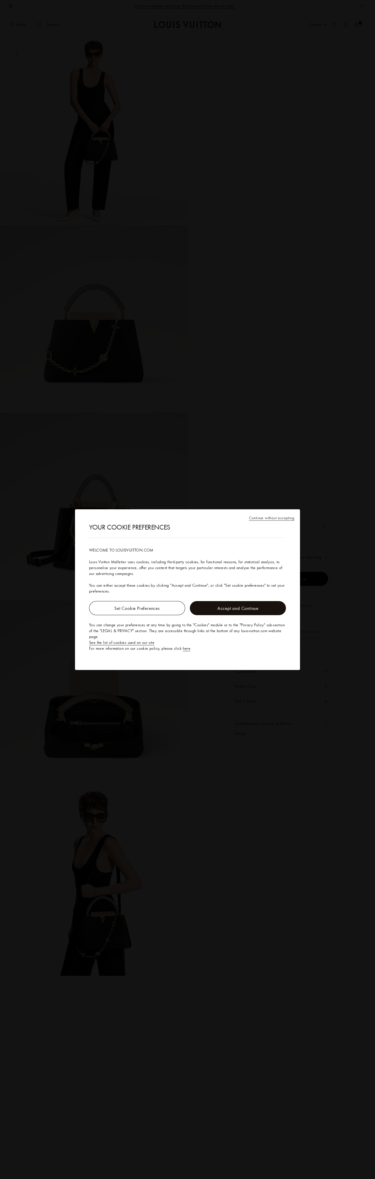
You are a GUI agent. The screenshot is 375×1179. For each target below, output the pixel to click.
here (186, 648)
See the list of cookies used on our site (121, 642)
